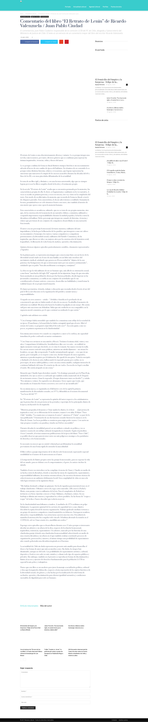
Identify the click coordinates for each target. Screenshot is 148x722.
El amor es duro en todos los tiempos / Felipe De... (116, 181)
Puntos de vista (116, 7)
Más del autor (46, 605)
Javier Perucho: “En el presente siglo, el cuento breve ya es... (116, 99)
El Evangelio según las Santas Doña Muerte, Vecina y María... (116, 171)
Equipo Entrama (100, 84)
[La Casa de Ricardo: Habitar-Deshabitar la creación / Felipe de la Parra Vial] (100, 192)
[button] (125, 6)
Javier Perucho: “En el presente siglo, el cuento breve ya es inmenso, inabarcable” (53, 628)
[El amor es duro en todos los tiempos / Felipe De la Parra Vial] (100, 182)
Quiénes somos (123, 720)
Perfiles (105, 7)
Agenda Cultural (94, 7)
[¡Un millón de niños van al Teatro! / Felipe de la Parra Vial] (100, 163)
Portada (68, 7)
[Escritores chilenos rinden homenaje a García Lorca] (79, 616)
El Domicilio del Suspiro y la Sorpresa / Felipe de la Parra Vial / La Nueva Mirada (30, 628)
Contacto (114, 720)
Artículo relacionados (29, 605)
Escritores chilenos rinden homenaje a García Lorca (115, 109)
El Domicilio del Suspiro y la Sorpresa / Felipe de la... (108, 80)
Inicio (21, 14)
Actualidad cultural (79, 7)
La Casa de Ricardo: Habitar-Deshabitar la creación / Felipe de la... (117, 192)
